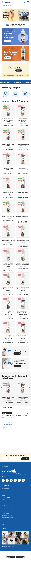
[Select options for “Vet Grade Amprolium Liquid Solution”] (8, 303)
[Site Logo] (7, 2)
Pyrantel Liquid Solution (22, 264)
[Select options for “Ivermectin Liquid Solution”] (8, 279)
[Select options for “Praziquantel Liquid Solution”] (22, 279)
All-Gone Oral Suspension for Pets (22, 169)
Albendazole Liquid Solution (23, 193)
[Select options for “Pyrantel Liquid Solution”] (22, 255)
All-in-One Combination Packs (8, 190)
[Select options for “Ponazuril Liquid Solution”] (22, 110)
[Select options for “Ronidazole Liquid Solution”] (8, 158)
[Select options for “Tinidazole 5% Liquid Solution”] (22, 230)
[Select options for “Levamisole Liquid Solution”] (22, 327)
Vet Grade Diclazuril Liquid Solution (8, 337)
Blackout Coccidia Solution (8, 265)
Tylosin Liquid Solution (8, 216)
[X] (7, 480)
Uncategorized (7, 412)
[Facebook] (3, 480)
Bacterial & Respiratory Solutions (8, 215)
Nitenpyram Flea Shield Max (22, 217)
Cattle (6, 118)
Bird (2, 118)
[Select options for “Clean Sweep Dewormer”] (8, 230)
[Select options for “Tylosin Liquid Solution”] (8, 206)
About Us (5, 466)
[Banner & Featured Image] (5, 93)
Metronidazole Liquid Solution (8, 144)
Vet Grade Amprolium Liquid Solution (8, 313)
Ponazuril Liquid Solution (22, 120)
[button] (2, 15)
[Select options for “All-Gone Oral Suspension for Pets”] (22, 158)
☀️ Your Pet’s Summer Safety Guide (14, 415)
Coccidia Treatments (12, 118)
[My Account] (25, 2)
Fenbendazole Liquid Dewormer (23, 144)
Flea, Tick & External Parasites (23, 215)
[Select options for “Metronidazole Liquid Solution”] (8, 134)
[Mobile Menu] (2, 2)
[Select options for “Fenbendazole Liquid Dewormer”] (22, 134)
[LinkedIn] (19, 480)
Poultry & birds (7, 142)
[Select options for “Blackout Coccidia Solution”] (8, 255)
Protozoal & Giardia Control (24, 239)
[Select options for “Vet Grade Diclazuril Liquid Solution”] (8, 327)
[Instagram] (15, 480)
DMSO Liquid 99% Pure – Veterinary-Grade (23, 313)
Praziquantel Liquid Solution (22, 289)
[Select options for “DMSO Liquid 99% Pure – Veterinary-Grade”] (22, 303)
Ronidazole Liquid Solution (8, 169)
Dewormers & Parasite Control (22, 142)
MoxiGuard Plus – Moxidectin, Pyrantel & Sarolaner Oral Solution (8, 194)
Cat (4, 118)
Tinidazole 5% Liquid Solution (23, 241)
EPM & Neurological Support (9, 263)
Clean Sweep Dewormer (8, 240)
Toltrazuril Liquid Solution (8, 120)
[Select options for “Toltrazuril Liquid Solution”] (8, 110)
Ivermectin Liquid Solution (8, 289)
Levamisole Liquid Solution (23, 337)
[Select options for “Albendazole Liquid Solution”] (22, 182)
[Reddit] (23, 480)
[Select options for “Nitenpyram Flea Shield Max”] (22, 206)
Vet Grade (7, 428)
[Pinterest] (11, 480)
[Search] (27, 5)
